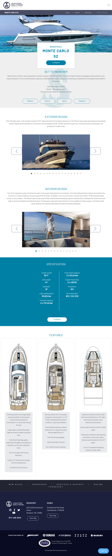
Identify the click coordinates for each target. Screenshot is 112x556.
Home (67, 12)
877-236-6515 (15, 517)
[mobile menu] (108, 5)
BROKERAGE (40, 484)
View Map (33, 518)
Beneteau (88, 12)
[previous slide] (16, 151)
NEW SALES (16, 484)
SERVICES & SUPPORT (70, 484)
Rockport (31, 503)
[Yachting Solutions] (13, 5)
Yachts (77, 12)
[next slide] (95, 151)
